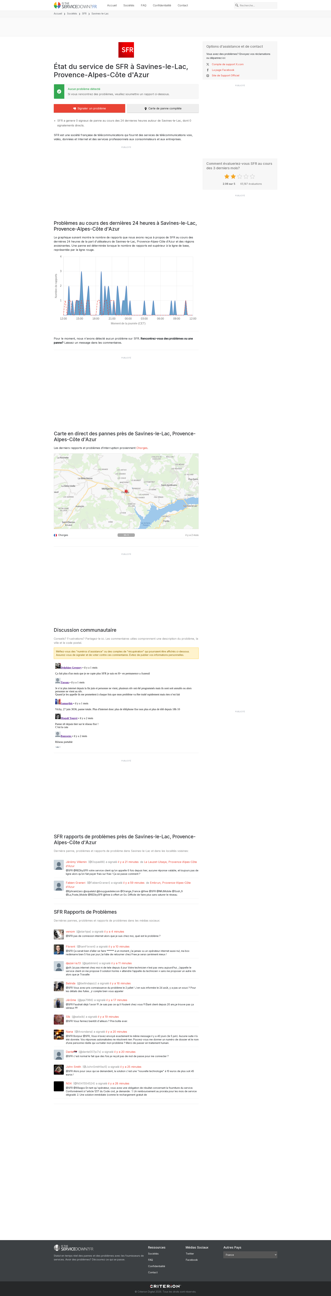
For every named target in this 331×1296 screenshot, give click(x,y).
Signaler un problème (91, 108)
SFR (84, 13)
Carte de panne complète (165, 108)
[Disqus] (126, 705)
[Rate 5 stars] (253, 176)
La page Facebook (223, 70)
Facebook (192, 1259)
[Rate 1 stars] (227, 176)
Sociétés (128, 5)
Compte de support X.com (228, 64)
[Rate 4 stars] (246, 176)
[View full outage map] (126, 491)
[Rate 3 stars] (240, 176)
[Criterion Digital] (165, 1286)
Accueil (112, 5)
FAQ (143, 5)
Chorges (141, 448)
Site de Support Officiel (225, 75)
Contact (183, 5)
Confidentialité (162, 5)
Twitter (190, 1253)
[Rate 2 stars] (233, 176)
